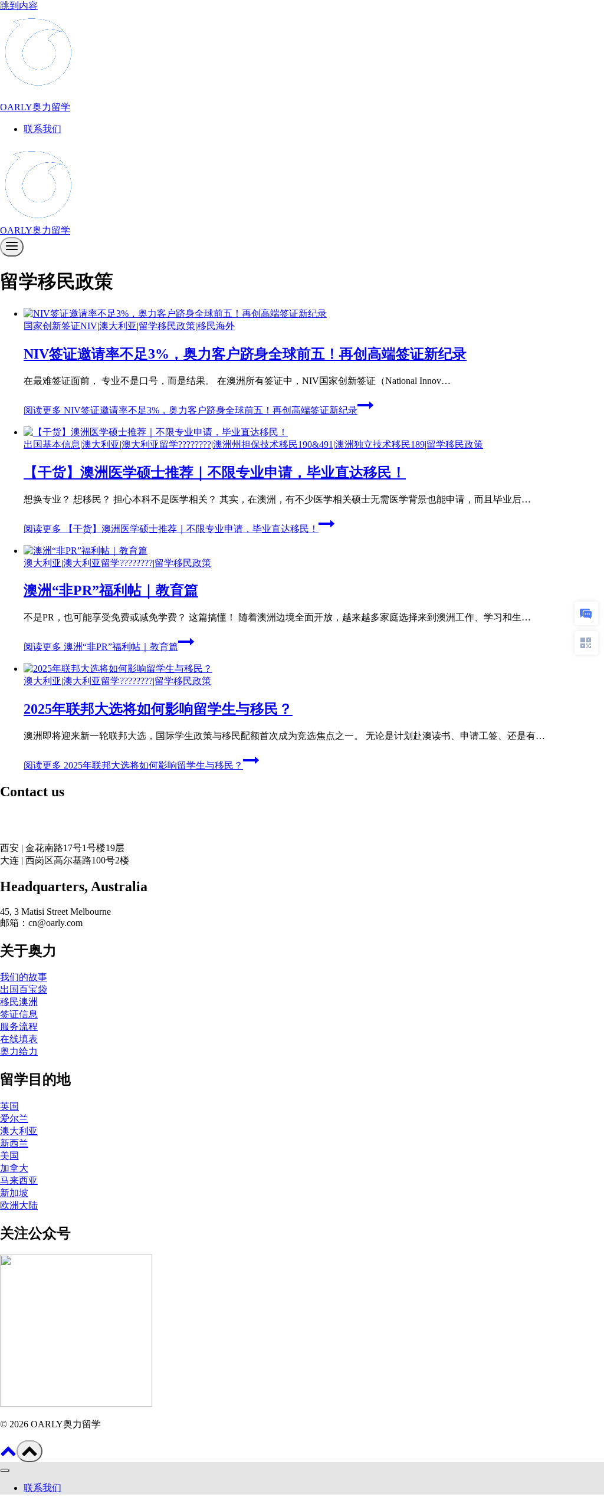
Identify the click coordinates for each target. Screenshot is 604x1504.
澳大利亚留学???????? (166, 444)
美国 (9, 1156)
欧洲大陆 (19, 1205)
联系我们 (42, 129)
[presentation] (314, 314)
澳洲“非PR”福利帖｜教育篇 (111, 590)
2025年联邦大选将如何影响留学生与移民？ (158, 709)
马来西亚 (19, 1180)
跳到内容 (19, 6)
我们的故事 (23, 977)
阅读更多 (190, 410)
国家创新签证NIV (60, 326)
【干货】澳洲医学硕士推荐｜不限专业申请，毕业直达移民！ (215, 472)
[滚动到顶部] (8, 1455)
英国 (9, 1106)
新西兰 (14, 1143)
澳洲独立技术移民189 (380, 444)
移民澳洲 (19, 1002)
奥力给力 (19, 1051)
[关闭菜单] (4, 1470)
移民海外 (216, 326)
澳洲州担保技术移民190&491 (273, 444)
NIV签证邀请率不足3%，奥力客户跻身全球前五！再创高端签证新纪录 (245, 354)
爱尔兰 (14, 1119)
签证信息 (19, 1014)
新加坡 (14, 1193)
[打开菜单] (12, 247)
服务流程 (19, 1027)
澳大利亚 (118, 326)
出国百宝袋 (23, 989)
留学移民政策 (167, 326)
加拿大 (14, 1168)
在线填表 (19, 1039)
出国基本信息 (52, 444)
